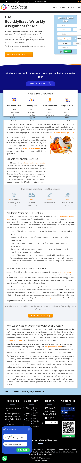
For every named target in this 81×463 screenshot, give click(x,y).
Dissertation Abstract (63, 450)
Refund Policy (27, 419)
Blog (34, 418)
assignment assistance (15, 340)
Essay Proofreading (38, 452)
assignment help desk (53, 347)
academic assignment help (49, 298)
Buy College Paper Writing (67, 452)
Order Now (35, 409)
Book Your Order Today (40, 315)
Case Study (40, 450)
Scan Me (68, 436)
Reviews (35, 424)
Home (7, 392)
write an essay (65, 272)
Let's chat (22, 450)
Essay (57, 452)
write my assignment (31, 148)
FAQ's (27, 408)
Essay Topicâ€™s (49, 452)
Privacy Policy (27, 414)
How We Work (35, 414)
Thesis (50, 454)
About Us (36, 421)
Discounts (36, 426)
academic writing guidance (64, 132)
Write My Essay (42, 454)
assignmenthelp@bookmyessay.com (19, 2)
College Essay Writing (50, 450)
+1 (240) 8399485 (40, 2)
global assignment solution (35, 163)
